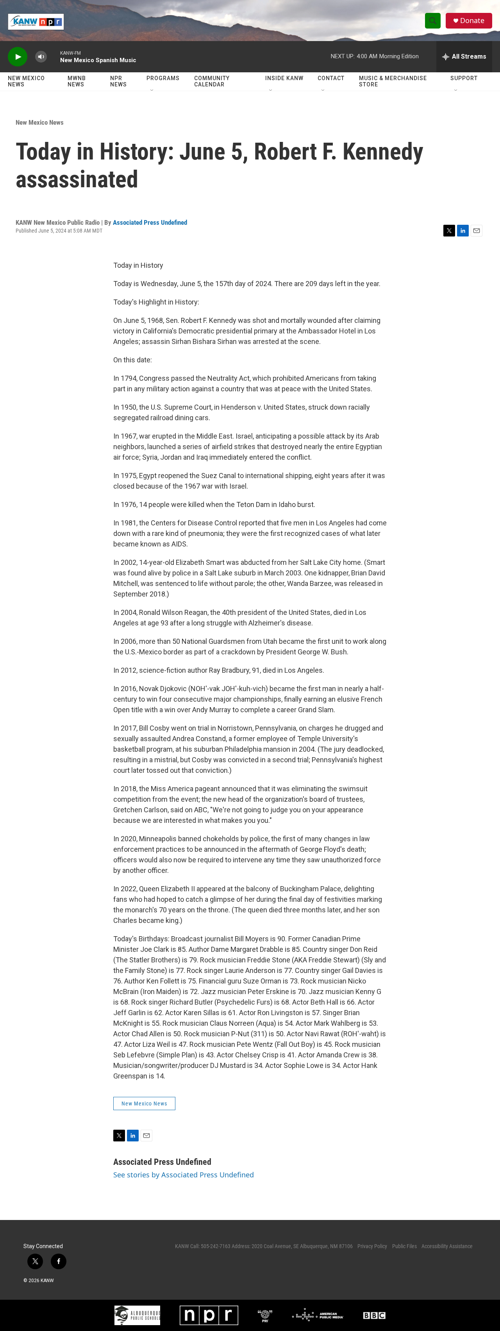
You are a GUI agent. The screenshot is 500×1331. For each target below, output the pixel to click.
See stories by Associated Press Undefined (183, 1174)
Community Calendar (212, 81)
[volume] (41, 57)
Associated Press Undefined (150, 222)
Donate (472, 20)
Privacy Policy (372, 1246)
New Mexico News (26, 81)
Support (464, 78)
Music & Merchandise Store (393, 81)
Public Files (404, 1246)
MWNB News (77, 81)
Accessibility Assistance (447, 1246)
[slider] (53, 56)
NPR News (118, 81)
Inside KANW (284, 78)
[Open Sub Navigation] (152, 91)
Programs (163, 78)
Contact (331, 78)
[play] (17, 56)
